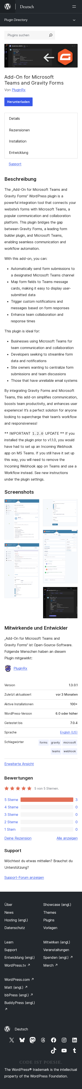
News (9, 912)
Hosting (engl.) (16, 920)
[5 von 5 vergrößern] (72, 593)
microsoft (69, 742)
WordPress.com (19, 979)
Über (8, 904)
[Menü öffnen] (75, 6)
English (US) (69, 732)
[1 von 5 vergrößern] (33, 505)
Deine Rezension (17, 838)
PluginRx (19, 90)
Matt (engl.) (16, 987)
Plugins (48, 920)
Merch (50, 965)
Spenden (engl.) (58, 957)
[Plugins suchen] (50, 35)
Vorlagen (50, 928)
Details (14, 118)
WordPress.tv (17, 965)
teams (56, 751)
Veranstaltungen (56, 950)
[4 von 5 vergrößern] (72, 535)
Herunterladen (18, 102)
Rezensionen (19, 130)
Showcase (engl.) (57, 904)
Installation (17, 141)
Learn (8, 942)
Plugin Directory (16, 20)
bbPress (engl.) (18, 995)
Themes (49, 912)
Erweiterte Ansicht (19, 764)
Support (15, 164)
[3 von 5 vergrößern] (72, 505)
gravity (55, 742)
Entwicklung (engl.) (19, 957)
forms (43, 742)
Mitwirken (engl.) (56, 942)
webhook (70, 751)
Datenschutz (14, 928)
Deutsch (21, 1029)
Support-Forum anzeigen (24, 877)
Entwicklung (18, 152)
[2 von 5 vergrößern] (33, 549)
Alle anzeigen (67, 838)
